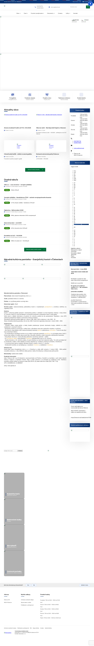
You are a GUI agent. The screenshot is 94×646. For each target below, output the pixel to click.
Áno (28, 585)
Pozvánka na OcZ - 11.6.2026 (13, 235)
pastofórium (47, 333)
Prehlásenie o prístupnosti (27, 605)
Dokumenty (50, 13)
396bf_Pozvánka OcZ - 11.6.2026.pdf (20, 241)
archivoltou (52, 330)
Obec (17, 13)
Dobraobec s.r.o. (22, 633)
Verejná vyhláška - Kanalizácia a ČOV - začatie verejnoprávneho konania (27, 197)
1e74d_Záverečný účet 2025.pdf (19, 228)
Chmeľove (36, 345)
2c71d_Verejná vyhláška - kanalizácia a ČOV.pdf (22, 202)
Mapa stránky (75, 1)
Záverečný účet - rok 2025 (12, 223)
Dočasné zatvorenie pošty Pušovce (47, 154)
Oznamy (60, 13)
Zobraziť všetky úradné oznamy (33, 249)
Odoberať (20, 450)
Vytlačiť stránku (48, 628)
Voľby (67, 13)
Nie (34, 585)
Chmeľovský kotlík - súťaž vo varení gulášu (18, 154)
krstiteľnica (29, 338)
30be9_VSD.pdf (15, 190)
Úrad (25, 13)
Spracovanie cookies (26, 602)
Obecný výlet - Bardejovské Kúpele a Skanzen (51, 128)
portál (39, 330)
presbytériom (48, 307)
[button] (90, 3)
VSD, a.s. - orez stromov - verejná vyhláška (18, 185)
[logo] (12, 7)
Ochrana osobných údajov (27, 599)
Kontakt (75, 13)
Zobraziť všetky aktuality (34, 169)
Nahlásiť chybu (84, 585)
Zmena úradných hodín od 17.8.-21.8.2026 (17, 128)
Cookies (42, 628)
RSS (80, 1)
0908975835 (40, 8)
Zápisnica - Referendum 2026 (13, 210)
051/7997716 (40, 6)
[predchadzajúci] (71, 168)
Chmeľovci (50, 345)
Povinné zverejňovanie (37, 13)
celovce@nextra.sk (55, 7)
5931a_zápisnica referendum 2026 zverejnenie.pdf (23, 215)
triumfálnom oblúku (12, 338)
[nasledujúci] (72, 168)
